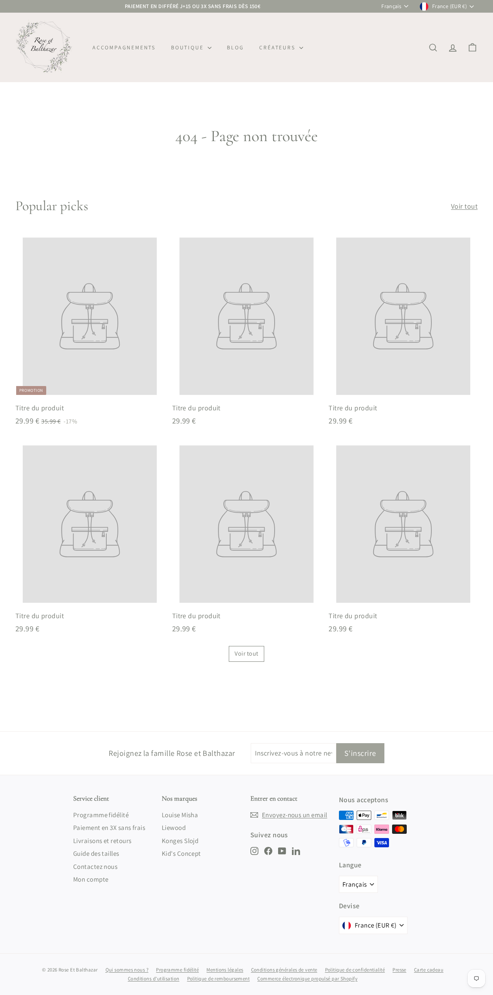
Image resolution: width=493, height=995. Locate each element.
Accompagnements (124, 47)
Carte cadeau (428, 969)
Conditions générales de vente (284, 969)
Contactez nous (95, 866)
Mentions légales (224, 969)
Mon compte (91, 879)
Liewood (174, 827)
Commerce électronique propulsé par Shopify (307, 978)
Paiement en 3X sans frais (109, 827)
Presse (399, 969)
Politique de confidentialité (355, 969)
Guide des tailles (96, 853)
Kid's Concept (181, 853)
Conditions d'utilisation (153, 978)
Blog (235, 47)
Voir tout (464, 206)
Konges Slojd (180, 840)
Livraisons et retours (102, 840)
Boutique (188, 47)
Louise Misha (180, 815)
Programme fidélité (101, 815)
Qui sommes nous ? (127, 969)
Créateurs (278, 47)
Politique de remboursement (218, 978)
